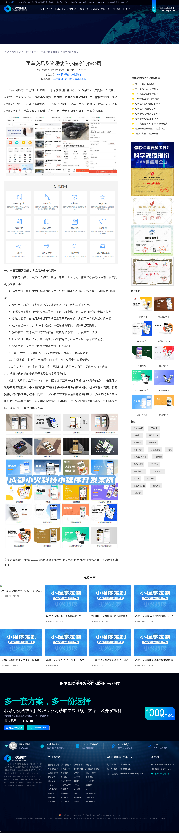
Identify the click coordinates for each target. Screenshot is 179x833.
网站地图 (67, 818)
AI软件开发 (78, 765)
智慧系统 (156, 486)
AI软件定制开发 (88, 818)
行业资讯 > (17, 52)
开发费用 (64, 793)
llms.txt (72, 818)
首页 (42, 9)
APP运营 (77, 789)
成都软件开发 (53, 773)
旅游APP (77, 797)
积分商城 (154, 464)
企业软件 (64, 777)
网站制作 (51, 781)
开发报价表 (138, 428)
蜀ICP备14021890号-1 (94, 815)
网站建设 (90, 777)
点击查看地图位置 (162, 774)
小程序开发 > (31, 52)
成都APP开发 (93, 769)
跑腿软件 (51, 797)
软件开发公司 (158, 471)
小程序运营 (65, 802)
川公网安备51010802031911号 (73, 815)
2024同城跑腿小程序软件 (69, 74)
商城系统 (137, 493)
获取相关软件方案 (14, 728)
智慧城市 (158, 457)
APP (88, 789)
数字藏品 (137, 435)
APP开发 (71, 9)
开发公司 (51, 793)
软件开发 (90, 765)
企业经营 (90, 781)
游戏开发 (64, 797)
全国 (9, 2)
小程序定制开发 (140, 457)
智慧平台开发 (66, 785)
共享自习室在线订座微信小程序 (69, 79)
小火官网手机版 (57, 818)
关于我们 (126, 9)
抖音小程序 (153, 435)
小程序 (136, 479)
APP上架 (152, 443)
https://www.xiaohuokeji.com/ (131, 774)
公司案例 (95, 9)
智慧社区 (154, 428)
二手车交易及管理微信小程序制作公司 (59, 52)
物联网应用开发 (110, 818)
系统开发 (64, 773)
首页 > (7, 52)
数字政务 (137, 443)
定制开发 (105, 9)
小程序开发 (83, 9)
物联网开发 (60, 9)
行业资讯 (116, 9)
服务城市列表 (160, 818)
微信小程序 (138, 450)
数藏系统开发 (139, 486)
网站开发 (150, 479)
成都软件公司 (139, 471)
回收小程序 (138, 464)
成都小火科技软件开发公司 (53, 70)
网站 (170, 450)
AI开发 (50, 9)
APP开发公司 (53, 769)
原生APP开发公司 (148, 818)
